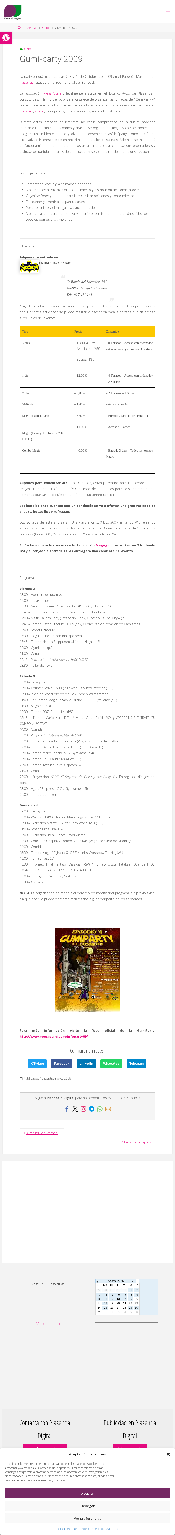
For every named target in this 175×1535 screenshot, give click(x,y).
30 (136, 1307)
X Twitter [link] (37, 1063)
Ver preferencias (87, 1518)
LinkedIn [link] (86, 1063)
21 (124, 1303)
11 (105, 1299)
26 (111, 1307)
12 (111, 1299)
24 (99, 1307)
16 (136, 1299)
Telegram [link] (136, 1063)
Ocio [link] (45, 28)
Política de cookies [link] (67, 1529)
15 (130, 1299)
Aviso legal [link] (112, 1529)
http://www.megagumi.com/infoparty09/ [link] (54, 1036)
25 (105, 1307)
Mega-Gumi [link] (53, 93)
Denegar (88, 1506)
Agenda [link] (31, 28)
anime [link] (39, 111)
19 (111, 1303)
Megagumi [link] (104, 545)
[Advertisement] (87, 1212)
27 (118, 1307)
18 (105, 1303)
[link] (6, 38)
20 (118, 1303)
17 (99, 1303)
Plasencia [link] (27, 82)
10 (99, 1299)
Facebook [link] (61, 1063)
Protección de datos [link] (92, 1529)
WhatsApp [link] (111, 1063)
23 (136, 1303)
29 (130, 1307)
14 (124, 1299)
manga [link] (28, 111)
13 (118, 1299)
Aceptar (87, 1493)
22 (130, 1303)
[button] (168, 1454)
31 (99, 1312)
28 (124, 1307)
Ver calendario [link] (48, 1323)
